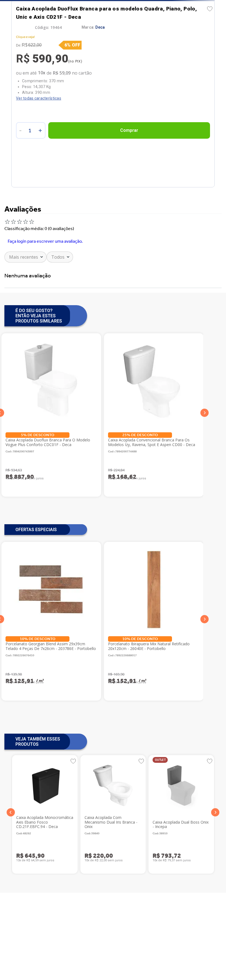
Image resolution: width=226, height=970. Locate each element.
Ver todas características (38, 98)
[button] (11, 812)
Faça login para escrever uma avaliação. (45, 241)
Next (204, 413)
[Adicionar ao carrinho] (129, 130)
